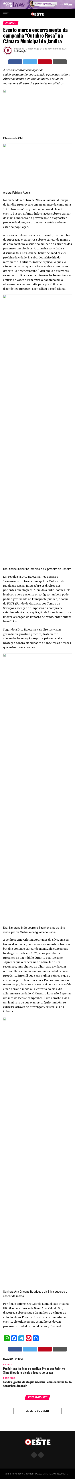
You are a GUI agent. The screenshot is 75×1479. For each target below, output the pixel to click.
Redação (21, 51)
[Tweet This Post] (30, 61)
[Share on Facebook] (15, 61)
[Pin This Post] (45, 61)
